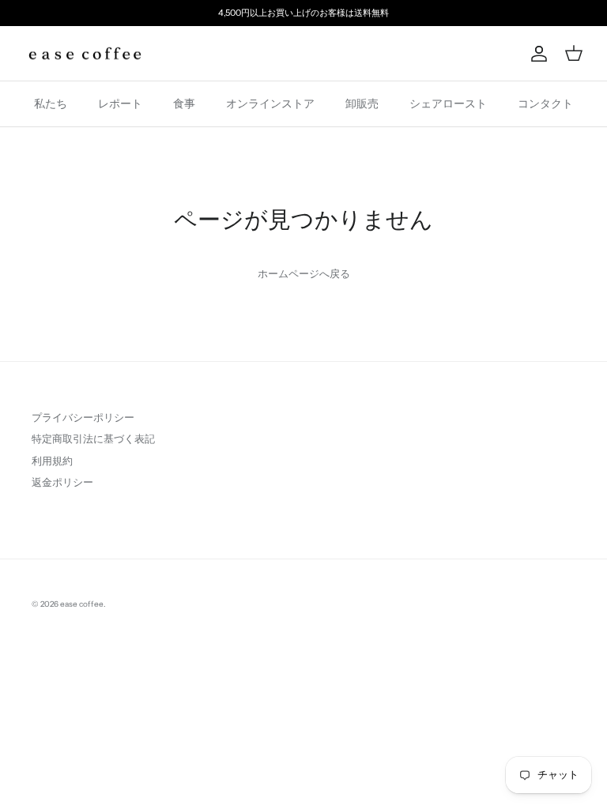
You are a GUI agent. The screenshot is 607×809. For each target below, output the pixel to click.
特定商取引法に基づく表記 (93, 438)
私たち (50, 103)
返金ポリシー (62, 482)
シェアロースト (448, 103)
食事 (184, 103)
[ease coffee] (85, 54)
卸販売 (362, 103)
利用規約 (52, 460)
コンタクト (545, 103)
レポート (120, 103)
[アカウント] (536, 53)
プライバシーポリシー (83, 417)
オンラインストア (270, 103)
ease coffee (82, 604)
